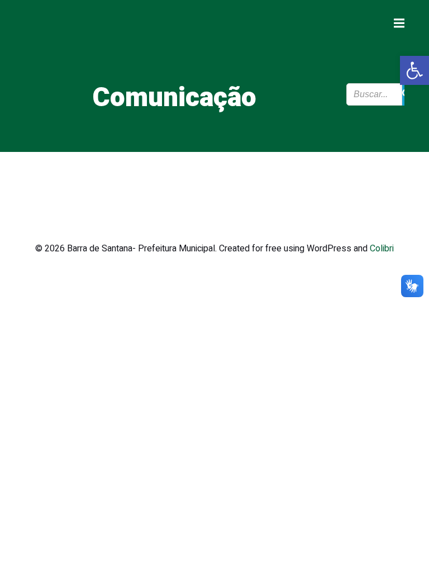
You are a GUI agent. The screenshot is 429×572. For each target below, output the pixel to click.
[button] (414, 70)
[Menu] (397, 23)
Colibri (382, 248)
